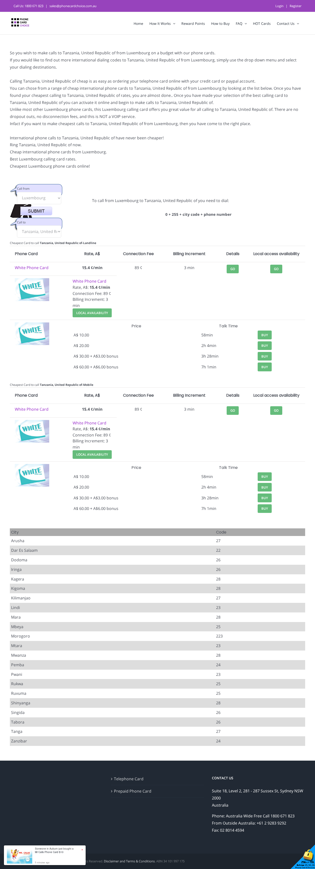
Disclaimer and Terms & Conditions (129, 861)
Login (279, 6)
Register (295, 6)
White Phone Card (31, 267)
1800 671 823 (34, 6)
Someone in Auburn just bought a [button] (54, 850)
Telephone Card (128, 779)
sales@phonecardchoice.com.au (72, 6)
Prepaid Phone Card (132, 791)
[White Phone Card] (32, 281)
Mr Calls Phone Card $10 (49, 852)
